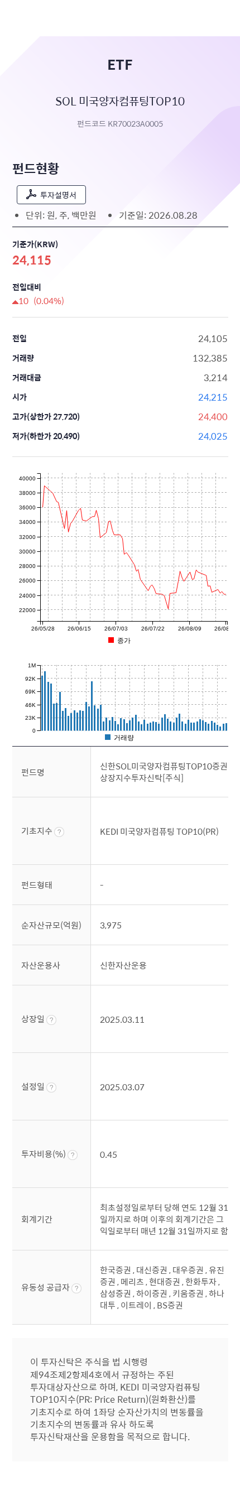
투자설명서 (58, 195)
